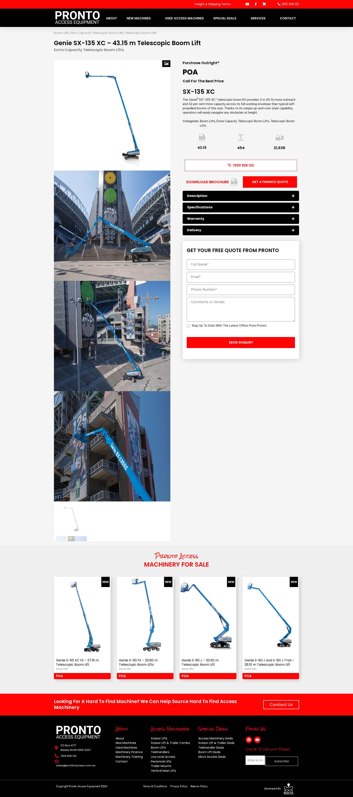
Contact (288, 18)
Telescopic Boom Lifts (141, 33)
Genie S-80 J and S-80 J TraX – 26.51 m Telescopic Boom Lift (270, 662)
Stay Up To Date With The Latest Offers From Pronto (229, 325)
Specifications (199, 207)
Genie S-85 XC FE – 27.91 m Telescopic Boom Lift (77, 662)
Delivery (194, 230)
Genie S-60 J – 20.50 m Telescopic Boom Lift (200, 662)
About (111, 18)
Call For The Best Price (203, 81)
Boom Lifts (61, 33)
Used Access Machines (184, 18)
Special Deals (224, 18)
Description (197, 195)
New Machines (139, 18)
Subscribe (281, 761)
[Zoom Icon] (166, 63)
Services (258, 18)
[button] (241, 196)
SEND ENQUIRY (241, 342)
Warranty (195, 218)
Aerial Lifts (62, 669)
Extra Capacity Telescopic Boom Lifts (97, 33)
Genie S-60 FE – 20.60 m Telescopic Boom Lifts (138, 662)
